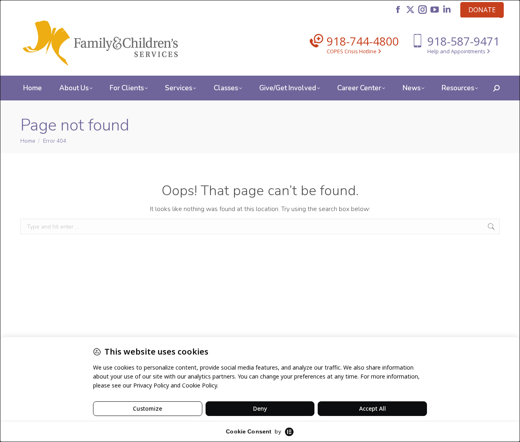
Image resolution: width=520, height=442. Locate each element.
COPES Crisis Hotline (352, 51)
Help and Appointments (457, 51)
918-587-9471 (463, 41)
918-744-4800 (363, 41)
